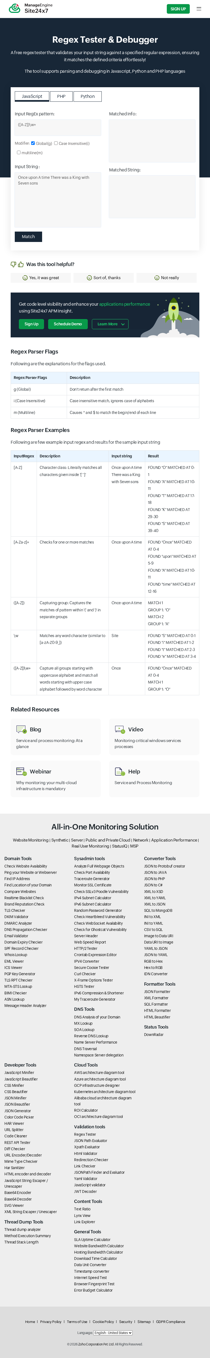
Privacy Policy (51, 1322)
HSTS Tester (84, 986)
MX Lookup (83, 1023)
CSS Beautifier (16, 1092)
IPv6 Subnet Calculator (92, 904)
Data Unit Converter (90, 1265)
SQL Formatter (156, 1004)
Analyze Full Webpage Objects (99, 866)
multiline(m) (32, 153)
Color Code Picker (19, 1117)
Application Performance (174, 840)
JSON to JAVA (155, 872)
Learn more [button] (107, 324)
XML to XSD (153, 891)
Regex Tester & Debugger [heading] (105, 39)
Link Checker (84, 1166)
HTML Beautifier (157, 1017)
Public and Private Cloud (108, 840)
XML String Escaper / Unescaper (30, 1212)
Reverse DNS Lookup (91, 1036)
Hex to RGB (153, 967)
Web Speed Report (90, 942)
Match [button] (28, 236)
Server (77, 840)
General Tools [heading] (87, 1231)
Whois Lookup (15, 955)
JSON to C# (153, 885)
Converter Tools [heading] (160, 858)
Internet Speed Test (90, 1277)
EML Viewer (14, 961)
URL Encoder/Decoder (23, 1155)
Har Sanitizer (14, 1168)
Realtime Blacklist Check (24, 898)
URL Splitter (14, 1130)
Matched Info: (122, 113)
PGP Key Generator (19, 974)
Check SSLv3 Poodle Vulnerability (101, 891)
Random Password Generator (98, 910)
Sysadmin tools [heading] (89, 858)
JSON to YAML (156, 955)
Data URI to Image (158, 942)
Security (125, 1322)
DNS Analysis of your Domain (97, 1017)
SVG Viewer (14, 1205)
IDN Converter (156, 974)
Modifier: (22, 143)
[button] (41, 278)
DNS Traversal (85, 1049)
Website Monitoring (31, 840)
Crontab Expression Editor (95, 955)
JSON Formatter (157, 991)
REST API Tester (17, 1142)
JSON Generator (17, 1111)
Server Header (86, 936)
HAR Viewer (14, 1123)
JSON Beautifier (17, 1104)
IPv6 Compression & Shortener (99, 993)
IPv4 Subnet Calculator (92, 898)
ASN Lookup (14, 999)
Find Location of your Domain (28, 885)
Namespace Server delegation (98, 1055)
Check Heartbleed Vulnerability (99, 917)
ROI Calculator (86, 1110)
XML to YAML (155, 898)
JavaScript (32, 96)
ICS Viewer (13, 967)
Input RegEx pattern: (35, 113)
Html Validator (85, 1153)
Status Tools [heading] (156, 1027)
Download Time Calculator (95, 1258)
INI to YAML (153, 923)
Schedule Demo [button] (68, 324)
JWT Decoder (85, 1191)
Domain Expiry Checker (23, 942)
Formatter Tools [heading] (160, 984)
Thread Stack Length (21, 1242)
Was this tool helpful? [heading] (50, 264)
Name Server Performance (95, 1042)
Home (30, 1322)
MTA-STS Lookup (18, 986)
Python (88, 96)
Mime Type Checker (20, 1161)
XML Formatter (156, 998)
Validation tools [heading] (89, 1126)
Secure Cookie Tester (91, 967)
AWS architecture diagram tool (99, 1072)
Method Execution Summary (27, 1236)
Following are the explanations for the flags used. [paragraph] (58, 363)
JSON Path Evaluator (90, 1140)
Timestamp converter (91, 1271)
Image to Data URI (158, 936)
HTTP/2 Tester (85, 948)
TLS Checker (14, 910)
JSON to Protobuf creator (164, 866)
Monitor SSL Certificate (93, 885)
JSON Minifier (15, 1098)
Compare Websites (20, 891)
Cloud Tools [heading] (86, 1065)
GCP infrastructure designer (96, 1085)
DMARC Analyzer (18, 923)
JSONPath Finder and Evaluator (99, 1172)
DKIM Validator (16, 917)
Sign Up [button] (31, 324)
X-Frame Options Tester (93, 980)
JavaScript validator (90, 1185)
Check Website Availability (25, 866)
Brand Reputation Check (24, 904)
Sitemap (144, 1322)
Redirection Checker (91, 1160)
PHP (61, 96)
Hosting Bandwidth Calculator (98, 1252)
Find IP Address (17, 879)
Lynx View (82, 1215)
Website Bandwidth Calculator (99, 1246)
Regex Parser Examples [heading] (40, 430)
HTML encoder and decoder (27, 1174)
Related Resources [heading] (35, 709)
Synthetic (60, 840)
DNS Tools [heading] (84, 1009)
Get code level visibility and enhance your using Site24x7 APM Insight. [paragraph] (84, 308)
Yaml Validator (85, 1178)
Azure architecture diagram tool (100, 1079)
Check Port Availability (92, 872)
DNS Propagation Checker (25, 929)
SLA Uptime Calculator (92, 1239)
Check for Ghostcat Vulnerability (100, 929)
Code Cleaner (15, 1136)
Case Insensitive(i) (74, 143)
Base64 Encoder (17, 1192)
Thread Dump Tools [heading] (23, 1222)
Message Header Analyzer (25, 1005)
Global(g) (44, 143)
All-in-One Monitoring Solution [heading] (104, 826)
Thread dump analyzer (22, 1229)
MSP (134, 846)
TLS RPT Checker (18, 980)
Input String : (27, 166)
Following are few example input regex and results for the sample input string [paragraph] (85, 442)
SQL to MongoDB (158, 910)
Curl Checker (85, 974)
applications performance (124, 304)
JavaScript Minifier (19, 1072)
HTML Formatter (157, 1010)
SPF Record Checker (21, 948)
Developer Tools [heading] (20, 1065)
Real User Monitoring (90, 846)
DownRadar (154, 1034)
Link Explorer (84, 1222)
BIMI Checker (15, 993)
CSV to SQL (153, 929)
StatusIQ (119, 846)
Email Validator (16, 936)
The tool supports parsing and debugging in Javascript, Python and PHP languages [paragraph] (105, 71)
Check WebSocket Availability (98, 923)
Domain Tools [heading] (18, 858)
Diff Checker (14, 1149)
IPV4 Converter (86, 961)
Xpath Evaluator (87, 1147)
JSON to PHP (154, 879)
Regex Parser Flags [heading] (34, 351)
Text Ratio (82, 1209)
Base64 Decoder (18, 1199)
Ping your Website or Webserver (30, 872)
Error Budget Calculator (93, 1290)
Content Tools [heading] (88, 1201)
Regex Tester (85, 1134)
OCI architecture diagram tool (98, 1116)
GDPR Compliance (170, 1322)
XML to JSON (154, 904)
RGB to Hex (153, 961)
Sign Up (178, 9)
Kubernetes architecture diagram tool (104, 1092)
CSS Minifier (14, 1085)
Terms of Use (77, 1322)
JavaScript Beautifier (20, 1079)
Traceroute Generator (92, 879)
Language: (85, 1333)
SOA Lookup (84, 1029)
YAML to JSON (156, 948)
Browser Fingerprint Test (94, 1284)
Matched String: (125, 170)
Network (140, 840)
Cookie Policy (103, 1322)
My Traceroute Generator (94, 999)
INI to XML (152, 917)
